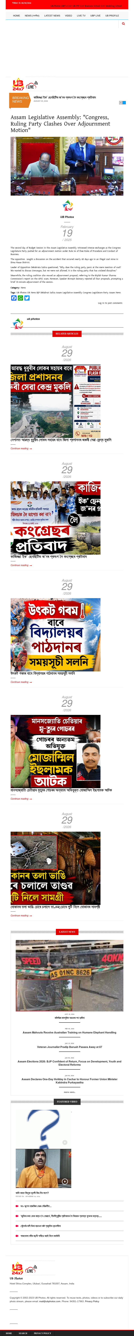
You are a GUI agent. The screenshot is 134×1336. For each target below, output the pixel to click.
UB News (31, 292)
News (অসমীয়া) (32, 15)
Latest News (52, 15)
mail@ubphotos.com (49, 1301)
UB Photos (67, 217)
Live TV (81, 15)
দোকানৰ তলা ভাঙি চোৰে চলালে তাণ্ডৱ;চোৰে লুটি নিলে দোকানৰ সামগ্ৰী (55, 906)
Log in (101, 303)
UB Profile (112, 15)
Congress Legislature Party (95, 292)
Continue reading (19, 448)
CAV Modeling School (111, 6)
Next (124, 102)
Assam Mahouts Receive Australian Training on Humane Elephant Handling (69, 1032)
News (23, 287)
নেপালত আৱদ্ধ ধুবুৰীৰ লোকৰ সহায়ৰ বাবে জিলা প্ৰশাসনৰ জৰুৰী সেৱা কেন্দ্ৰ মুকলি (61, 439)
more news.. (69, 1092)
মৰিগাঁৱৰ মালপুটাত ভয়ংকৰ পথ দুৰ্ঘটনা (69, 1018)
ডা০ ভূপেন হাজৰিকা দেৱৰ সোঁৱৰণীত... (36, 1206)
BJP (38, 292)
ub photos (33, 319)
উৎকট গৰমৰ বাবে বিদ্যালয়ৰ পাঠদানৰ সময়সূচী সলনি (60, 97)
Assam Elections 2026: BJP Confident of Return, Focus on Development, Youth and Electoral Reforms (69, 1062)
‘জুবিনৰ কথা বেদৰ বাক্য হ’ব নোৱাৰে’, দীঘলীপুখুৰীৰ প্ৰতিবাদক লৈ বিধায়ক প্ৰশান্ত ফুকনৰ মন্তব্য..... (61, 1216)
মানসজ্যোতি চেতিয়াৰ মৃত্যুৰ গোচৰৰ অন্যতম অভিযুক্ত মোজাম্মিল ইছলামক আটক (61, 790)
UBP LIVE (95, 15)
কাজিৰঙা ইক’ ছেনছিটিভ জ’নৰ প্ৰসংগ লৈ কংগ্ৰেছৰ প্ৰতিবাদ (49, 556)
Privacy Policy (92, 1301)
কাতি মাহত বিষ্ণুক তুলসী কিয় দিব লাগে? (32, 1193)
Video (68, 15)
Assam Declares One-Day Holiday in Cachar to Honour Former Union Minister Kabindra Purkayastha (69, 1080)
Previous (120, 102)
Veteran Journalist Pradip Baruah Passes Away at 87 (69, 1047)
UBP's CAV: (67, 6)
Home (16, 15)
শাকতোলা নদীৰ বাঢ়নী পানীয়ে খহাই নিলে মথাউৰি (40, 1236)
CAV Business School (90, 6)
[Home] (33, 83)
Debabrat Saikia (48, 292)
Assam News (115, 292)
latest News (69, 944)
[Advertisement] (67, 50)
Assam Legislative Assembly (69, 292)
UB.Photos (55, 6)
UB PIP (76, 6)
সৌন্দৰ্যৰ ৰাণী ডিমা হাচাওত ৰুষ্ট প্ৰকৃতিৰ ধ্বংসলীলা (41, 1226)
